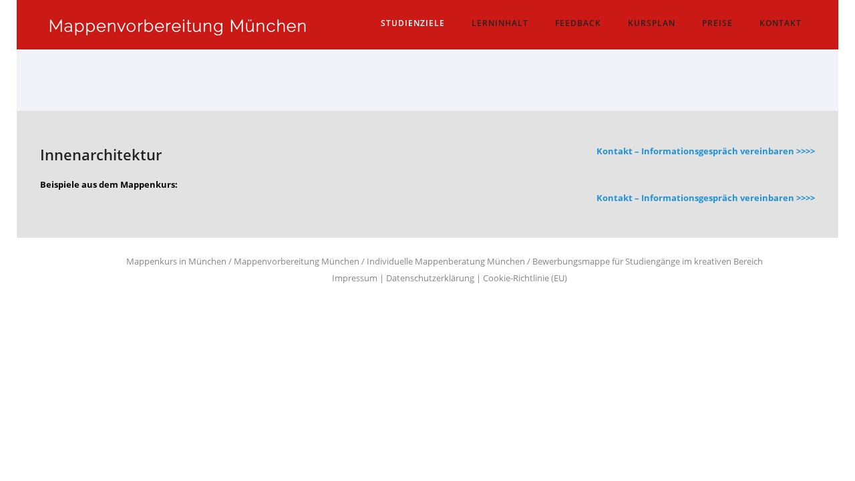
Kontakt (780, 23)
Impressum (354, 278)
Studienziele (413, 23)
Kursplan (651, 23)
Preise (717, 23)
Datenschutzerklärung (430, 278)
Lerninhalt (500, 23)
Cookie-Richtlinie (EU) (525, 278)
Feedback (578, 23)
